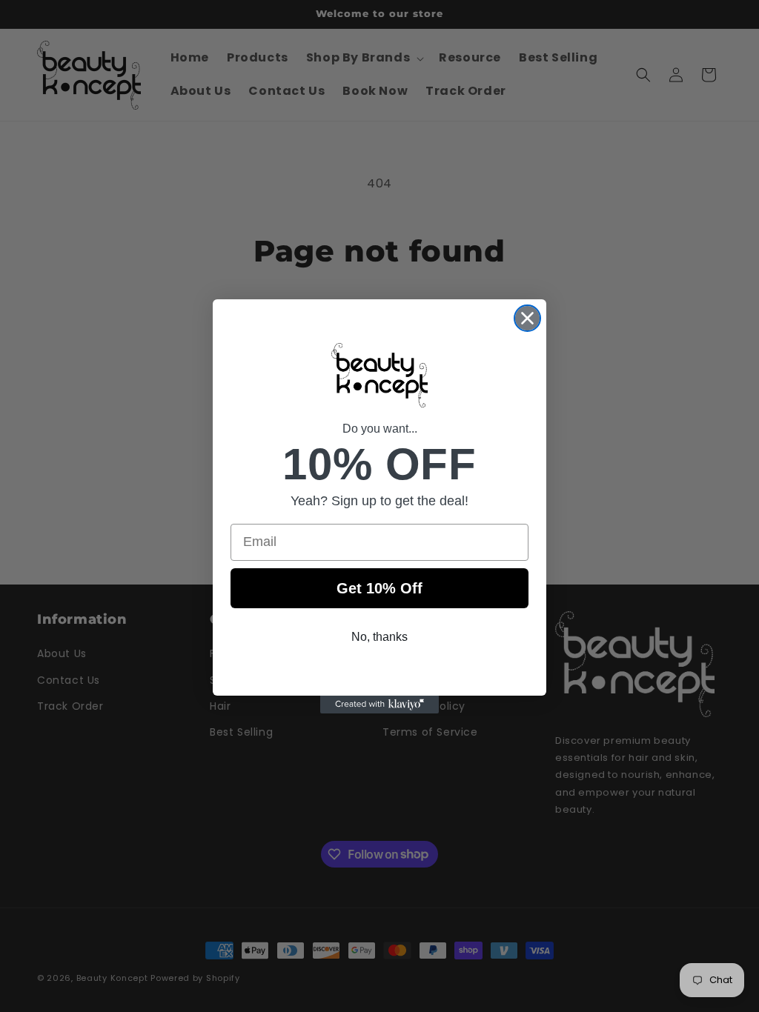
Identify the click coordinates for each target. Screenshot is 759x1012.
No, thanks (379, 636)
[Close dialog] (527, 318)
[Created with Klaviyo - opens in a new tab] (379, 704)
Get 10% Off (379, 588)
